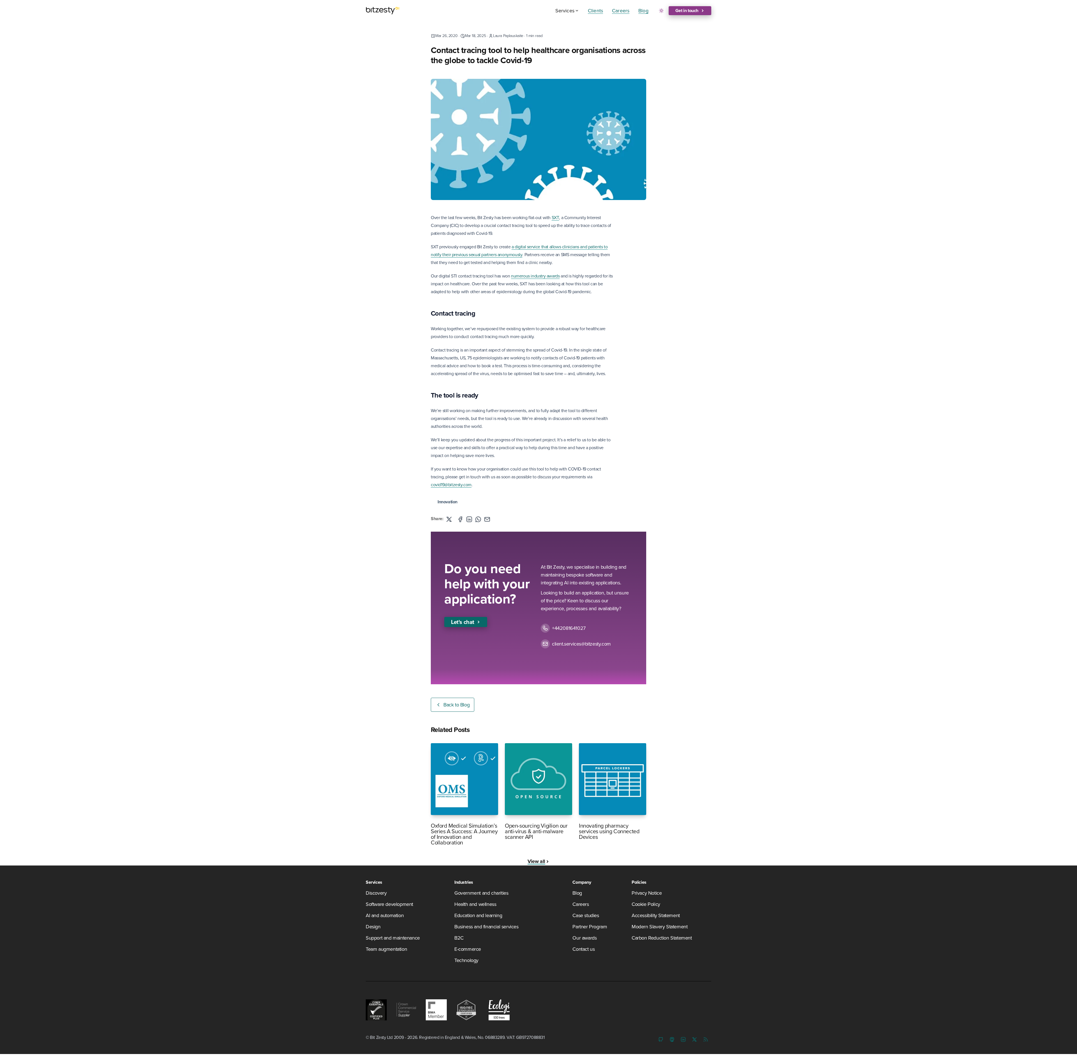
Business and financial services (486, 926)
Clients (595, 10)
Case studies (585, 915)
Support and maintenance (393, 937)
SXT (555, 217)
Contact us (583, 948)
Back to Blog (456, 704)
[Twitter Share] (449, 519)
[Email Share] (487, 519)
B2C (459, 937)
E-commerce (467, 948)
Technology (466, 960)
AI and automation (385, 915)
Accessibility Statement (656, 915)
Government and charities (481, 892)
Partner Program (589, 926)
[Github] (660, 1039)
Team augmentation (386, 948)
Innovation (447, 502)
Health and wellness (475, 904)
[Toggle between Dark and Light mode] (661, 11)
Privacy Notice (647, 892)
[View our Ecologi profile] (498, 1009)
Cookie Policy (646, 904)
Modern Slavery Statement (659, 926)
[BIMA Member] (436, 1009)
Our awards (584, 937)
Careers (620, 10)
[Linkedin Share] (469, 519)
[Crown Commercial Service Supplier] (406, 1009)
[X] (694, 1039)
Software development (389, 904)
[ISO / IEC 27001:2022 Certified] (466, 1009)
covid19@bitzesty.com (451, 484)
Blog (643, 10)
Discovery (376, 892)
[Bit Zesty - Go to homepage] (382, 10)
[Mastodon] (672, 1039)
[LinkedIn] (683, 1039)
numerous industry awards (535, 276)
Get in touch (686, 10)
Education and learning (478, 915)
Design (373, 926)
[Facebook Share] (460, 519)
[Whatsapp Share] (478, 519)
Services (564, 10)
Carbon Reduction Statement (662, 937)
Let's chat (462, 622)
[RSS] (705, 1039)
